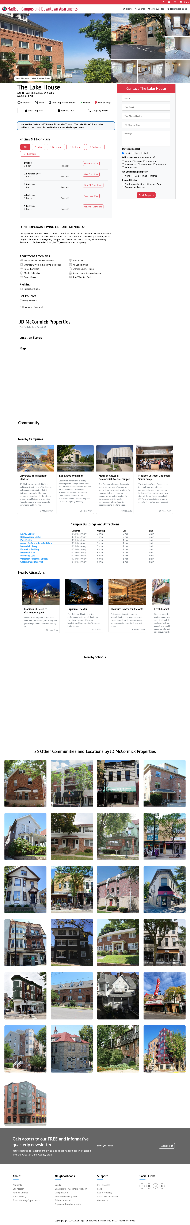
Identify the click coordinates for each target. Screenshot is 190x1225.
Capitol (58, 1184)
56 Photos (23, 78)
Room (128, 161)
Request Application (135, 187)
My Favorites (157, 8)
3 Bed (75, 147)
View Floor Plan (91, 163)
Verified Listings (20, 1192)
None (127, 175)
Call (146, 152)
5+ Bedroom (131, 167)
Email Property (146, 195)
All (25, 147)
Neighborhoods (178, 8)
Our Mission (18, 1188)
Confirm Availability (134, 184)
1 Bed (55, 147)
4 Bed (95, 147)
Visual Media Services (107, 1196)
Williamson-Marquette (66, 1196)
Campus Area (61, 1192)
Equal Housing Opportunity (26, 1200)
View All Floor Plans (93, 185)
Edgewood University (71, 475)
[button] (14, 50)
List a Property (104, 1192)
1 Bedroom (151, 161)
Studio (38, 147)
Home (129, 8)
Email (127, 152)
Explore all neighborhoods (68, 1204)
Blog (99, 1188)
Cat (145, 175)
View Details (24, 786)
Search (141, 8)
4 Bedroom (161, 164)
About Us (17, 1184)
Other (154, 175)
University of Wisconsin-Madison (71, 1188)
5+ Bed (30, 153)
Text (137, 152)
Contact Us (102, 1200)
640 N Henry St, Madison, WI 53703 (35, 92)
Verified (86, 102)
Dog (137, 175)
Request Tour (155, 184)
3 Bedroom (146, 164)
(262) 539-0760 (25, 95)
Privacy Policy (19, 1196)
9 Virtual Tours (41, 78)
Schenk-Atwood (63, 1200)
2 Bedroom (130, 164)
